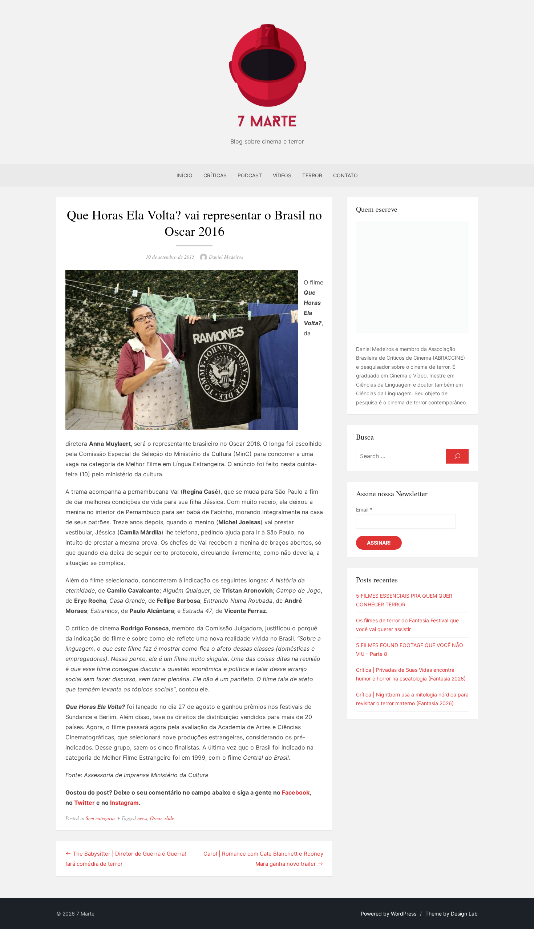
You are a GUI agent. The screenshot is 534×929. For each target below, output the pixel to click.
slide (169, 818)
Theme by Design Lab (451, 913)
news (142, 818)
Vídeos (282, 175)
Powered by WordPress (388, 913)
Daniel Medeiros (226, 256)
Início (185, 175)
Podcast (250, 175)
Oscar (156, 818)
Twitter (84, 802)
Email (364, 509)
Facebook (296, 792)
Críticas (215, 175)
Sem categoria (100, 818)
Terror (312, 175)
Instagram (124, 802)
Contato (345, 175)
